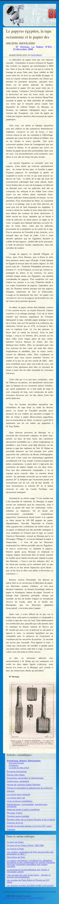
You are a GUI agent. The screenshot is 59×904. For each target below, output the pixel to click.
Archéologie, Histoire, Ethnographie (24, 761)
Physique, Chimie (14, 813)
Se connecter (21, 898)
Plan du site (8, 898)
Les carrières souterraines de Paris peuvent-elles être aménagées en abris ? (30, 853)
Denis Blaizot (36, 55)
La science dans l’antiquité (18, 794)
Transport (11, 829)
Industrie (10, 791)
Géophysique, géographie (18, 781)
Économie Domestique (17, 771)
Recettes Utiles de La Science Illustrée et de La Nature (31, 819)
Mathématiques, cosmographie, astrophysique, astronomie (27, 805)
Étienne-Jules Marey (16, 775)
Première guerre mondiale (18, 816)
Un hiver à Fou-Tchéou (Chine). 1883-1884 (25, 845)
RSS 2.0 (40, 898)
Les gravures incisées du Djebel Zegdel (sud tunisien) (30, 885)
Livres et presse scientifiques (20, 801)
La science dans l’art (16, 798)
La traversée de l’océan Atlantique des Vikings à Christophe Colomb (28, 871)
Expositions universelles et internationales (25, 778)
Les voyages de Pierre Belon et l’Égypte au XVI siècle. (28, 881)
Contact (31, 898)
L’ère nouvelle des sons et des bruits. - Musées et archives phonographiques (29, 876)
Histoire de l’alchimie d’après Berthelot (23, 785)
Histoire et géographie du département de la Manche (29, 788)
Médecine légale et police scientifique (23, 809)
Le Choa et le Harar (15, 849)
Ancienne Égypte (16, 763)
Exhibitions (13, 765)
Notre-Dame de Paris (16, 857)
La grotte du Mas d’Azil (19, 768)
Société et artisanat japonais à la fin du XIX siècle (29, 826)
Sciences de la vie (15, 823)
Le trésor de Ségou (15, 842)
